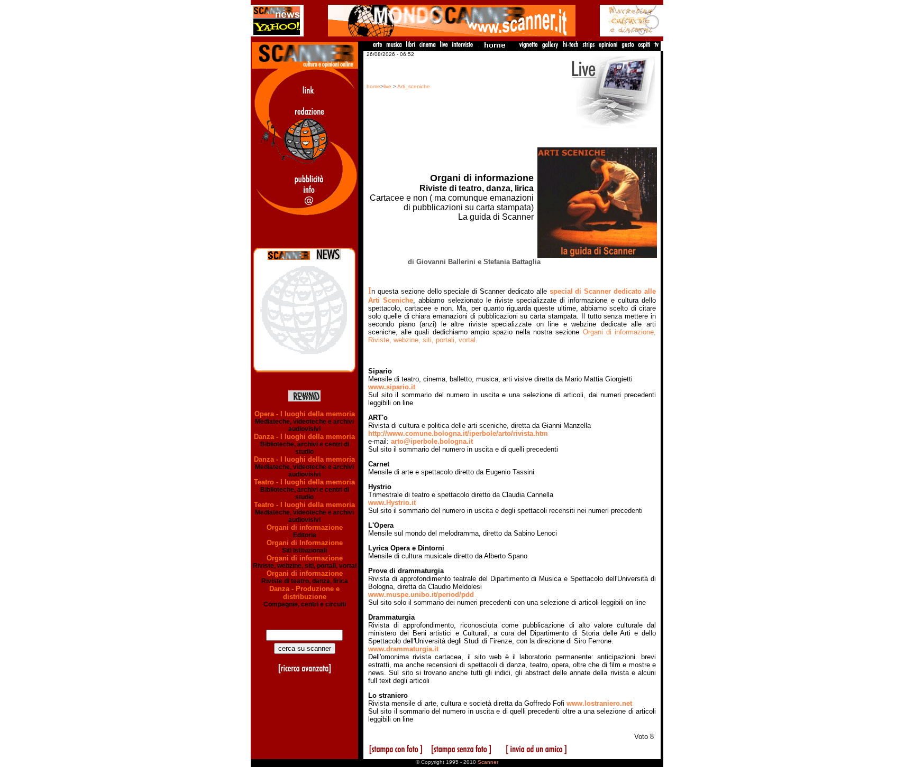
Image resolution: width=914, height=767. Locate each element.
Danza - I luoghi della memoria (304, 437)
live (387, 86)
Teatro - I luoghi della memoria (304, 482)
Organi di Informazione (305, 543)
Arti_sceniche (413, 86)
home (373, 86)
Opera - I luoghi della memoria (304, 414)
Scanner (488, 762)
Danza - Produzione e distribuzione (304, 593)
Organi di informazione (305, 527)
